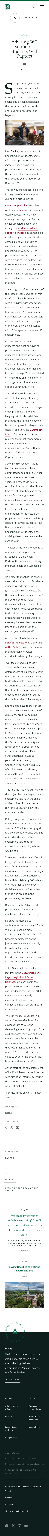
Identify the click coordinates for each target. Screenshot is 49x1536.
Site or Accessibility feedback (18, 1511)
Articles (24, 35)
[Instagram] (19, 1526)
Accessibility (34, 1427)
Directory (9, 1416)
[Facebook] (6, 1526)
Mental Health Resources (34, 1418)
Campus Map (11, 1437)
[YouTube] (26, 1526)
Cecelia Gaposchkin (16, 205)
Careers (31, 1398)
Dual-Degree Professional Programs (20, 1458)
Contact (8, 1398)
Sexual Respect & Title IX (12, 1428)
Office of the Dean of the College (21, 1189)
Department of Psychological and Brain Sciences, (22, 977)
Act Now (11, 1379)
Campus (9, 1158)
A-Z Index (9, 1504)
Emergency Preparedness (34, 1407)
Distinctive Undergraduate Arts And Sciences (24, 1464)
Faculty (10, 1179)
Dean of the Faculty (16, 642)
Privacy (8, 1497)
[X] (13, 1526)
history (23, 210)
